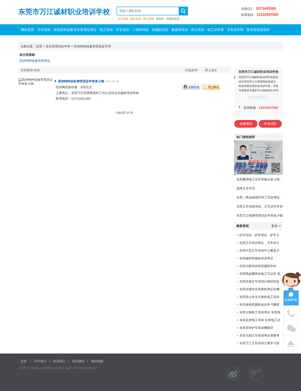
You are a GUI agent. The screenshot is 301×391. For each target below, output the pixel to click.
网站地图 (97, 361)
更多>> (276, 226)
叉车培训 (123, 18)
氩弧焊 (160, 18)
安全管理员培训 (258, 30)
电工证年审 (215, 30)
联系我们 (59, 361)
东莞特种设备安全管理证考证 (75, 30)
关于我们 (40, 361)
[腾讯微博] (256, 373)
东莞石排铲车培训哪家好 (256, 327)
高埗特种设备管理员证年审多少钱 (81, 81)
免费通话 (246, 123)
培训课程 (78, 361)
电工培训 (135, 18)
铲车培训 (122, 30)
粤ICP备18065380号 (86, 368)
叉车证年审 (235, 30)
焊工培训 (148, 18)
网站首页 (27, 30)
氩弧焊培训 (179, 30)
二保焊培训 (140, 30)
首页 (39, 46)
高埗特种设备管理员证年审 (92, 46)
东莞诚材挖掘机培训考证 (256, 258)
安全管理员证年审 (58, 46)
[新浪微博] (233, 373)
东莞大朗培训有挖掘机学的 (257, 266)
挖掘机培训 (172, 18)
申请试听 (270, 123)
